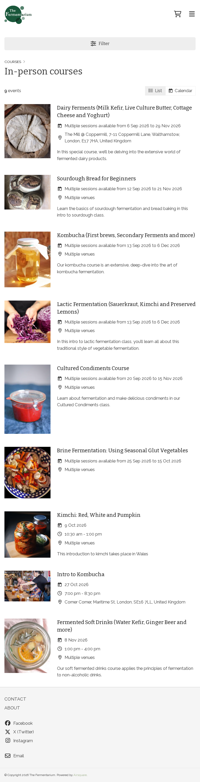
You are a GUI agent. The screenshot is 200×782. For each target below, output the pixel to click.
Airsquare (80, 775)
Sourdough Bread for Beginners (96, 178)
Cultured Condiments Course (93, 368)
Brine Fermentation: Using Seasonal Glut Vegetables (122, 450)
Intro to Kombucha (80, 574)
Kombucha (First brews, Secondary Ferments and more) (126, 235)
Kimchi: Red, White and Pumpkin (99, 515)
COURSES (12, 62)
